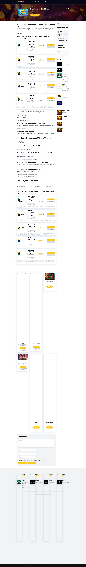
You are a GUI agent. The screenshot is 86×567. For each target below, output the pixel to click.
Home (31, 1)
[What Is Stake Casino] (59, 131)
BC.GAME (20, 100)
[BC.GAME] (19, 99)
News (46, 1)
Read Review (51, 46)
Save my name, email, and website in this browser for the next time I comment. (31, 460)
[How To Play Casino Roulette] (59, 114)
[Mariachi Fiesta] (50, 353)
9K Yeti (36, 422)
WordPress (26, 565)
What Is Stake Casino (62, 38)
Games (68, 565)
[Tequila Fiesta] (50, 279)
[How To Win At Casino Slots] (59, 120)
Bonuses (42, 1)
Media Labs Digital (30, 565)
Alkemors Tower (36, 342)
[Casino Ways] (19, 74)
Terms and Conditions (49, 565)
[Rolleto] (19, 215)
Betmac (23, 86)
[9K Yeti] (36, 353)
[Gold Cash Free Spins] (23, 273)
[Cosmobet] (19, 200)
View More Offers (19, 265)
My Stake (63, 84)
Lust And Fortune (23, 362)
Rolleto (22, 60)
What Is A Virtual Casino (62, 40)
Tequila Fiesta (50, 281)
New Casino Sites (36, 1)
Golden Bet (64, 480)
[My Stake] (59, 88)
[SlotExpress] (59, 104)
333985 (59, 51)
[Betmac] (19, 87)
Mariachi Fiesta (49, 422)
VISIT (51, 44)
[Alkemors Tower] (36, 273)
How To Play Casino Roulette (61, 32)
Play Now (34, 14)
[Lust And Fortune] (23, 359)
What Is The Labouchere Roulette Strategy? (62, 53)
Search (58, 23)
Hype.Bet (63, 62)
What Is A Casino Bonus (62, 37)
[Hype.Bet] (59, 71)
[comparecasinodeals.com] (21, 1)
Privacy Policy (55, 565)
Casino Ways (51, 474)
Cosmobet (20, 46)
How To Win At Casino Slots (62, 35)
